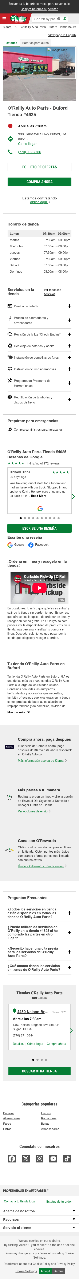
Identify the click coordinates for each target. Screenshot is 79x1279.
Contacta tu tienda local (19, 1201)
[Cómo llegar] (57, 49)
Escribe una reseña (39, 528)
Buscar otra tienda (39, 1071)
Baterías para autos (35, 43)
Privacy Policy (66, 1264)
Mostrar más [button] (16, 712)
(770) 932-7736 (29, 151)
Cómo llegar (27, 143)
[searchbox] (50, 19)
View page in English (62, 35)
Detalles (18, 1044)
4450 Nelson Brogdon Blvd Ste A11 (33, 1011)
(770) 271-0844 (23, 1035)
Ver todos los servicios (52, 292)
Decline (59, 1271)
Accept (45, 1271)
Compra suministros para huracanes (38, 429)
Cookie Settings (26, 1271)
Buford (7, 27)
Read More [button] (38, 496)
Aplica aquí (39, 202)
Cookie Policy (41, 1264)
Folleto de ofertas (39, 167)
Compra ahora (40, 181)
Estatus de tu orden (59, 1201)
